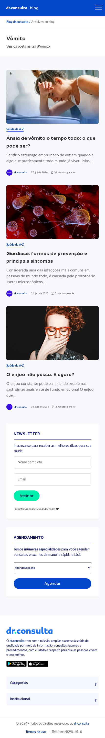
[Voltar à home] (29, 630)
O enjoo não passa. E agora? (40, 374)
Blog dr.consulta (17, 21)
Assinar (27, 496)
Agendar (52, 583)
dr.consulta (20, 172)
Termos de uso (36, 731)
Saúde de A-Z (15, 129)
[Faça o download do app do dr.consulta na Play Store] (16, 663)
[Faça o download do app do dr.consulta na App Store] (38, 663)
